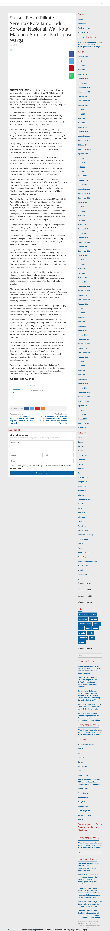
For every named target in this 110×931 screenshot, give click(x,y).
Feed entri (82, 24)
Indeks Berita (83, 775)
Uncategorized (83, 574)
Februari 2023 (83, 229)
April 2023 (81, 220)
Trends (80, 570)
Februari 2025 (83, 132)
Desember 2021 (84, 286)
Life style (81, 495)
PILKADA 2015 (83, 789)
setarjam (31, 385)
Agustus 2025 (83, 105)
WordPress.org (83, 32)
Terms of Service (84, 815)
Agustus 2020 (83, 357)
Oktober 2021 (83, 295)
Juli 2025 (81, 110)
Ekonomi (81, 460)
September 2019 (84, 401)
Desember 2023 (84, 189)
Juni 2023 (81, 211)
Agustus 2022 (83, 255)
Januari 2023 (82, 233)
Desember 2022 (84, 238)
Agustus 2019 (83, 406)
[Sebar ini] (71, 54)
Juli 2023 (81, 207)
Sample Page (83, 797)
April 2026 (81, 70)
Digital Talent (83, 455)
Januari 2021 (82, 335)
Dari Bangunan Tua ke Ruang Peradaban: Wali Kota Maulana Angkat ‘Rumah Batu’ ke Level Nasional (22, 418)
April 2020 (81, 375)
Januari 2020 (82, 388)
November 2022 (84, 242)
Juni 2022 (81, 264)
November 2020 (84, 344)
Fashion (81, 464)
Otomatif (81, 521)
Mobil (88, 628)
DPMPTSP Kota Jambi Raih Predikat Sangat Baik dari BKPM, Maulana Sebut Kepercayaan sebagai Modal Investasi (89, 682)
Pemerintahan (83, 530)
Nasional (81, 513)
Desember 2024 (84, 136)
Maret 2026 (82, 74)
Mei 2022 (81, 269)
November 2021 (84, 291)
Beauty (80, 442)
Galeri (80, 473)
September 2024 (84, 149)
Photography (83, 539)
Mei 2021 (81, 317)
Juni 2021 (81, 313)
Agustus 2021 (83, 304)
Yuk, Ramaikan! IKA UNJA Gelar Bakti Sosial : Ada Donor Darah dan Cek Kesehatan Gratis (90, 706)
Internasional (83, 477)
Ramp (80, 548)
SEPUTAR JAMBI (84, 811)
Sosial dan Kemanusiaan (87, 561)
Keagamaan (82, 482)
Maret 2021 (82, 326)
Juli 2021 (81, 308)
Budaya (81, 451)
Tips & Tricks (83, 566)
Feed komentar (84, 28)
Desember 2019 (84, 392)
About (80, 749)
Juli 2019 (81, 410)
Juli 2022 (81, 260)
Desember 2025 (84, 87)
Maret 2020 (82, 379)
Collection (83, 619)
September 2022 (84, 251)
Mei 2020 (81, 370)
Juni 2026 (81, 65)
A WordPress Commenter (88, 42)
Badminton (83, 614)
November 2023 (84, 193)
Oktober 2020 (83, 348)
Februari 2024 (83, 180)
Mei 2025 (81, 118)
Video (80, 579)
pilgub (95, 628)
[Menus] (101, 2)
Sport (92, 638)
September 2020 (84, 353)
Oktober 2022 (83, 247)
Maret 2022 (82, 277)
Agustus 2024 (83, 154)
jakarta (96, 624)
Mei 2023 (81, 216)
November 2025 (84, 92)
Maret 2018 (82, 419)
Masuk (80, 19)
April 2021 (81, 322)
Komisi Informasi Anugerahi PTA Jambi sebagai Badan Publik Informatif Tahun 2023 (89, 782)
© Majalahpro (82, 922)
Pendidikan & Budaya (86, 535)
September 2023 (84, 198)
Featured (81, 468)
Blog (79, 753)
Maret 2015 (82, 428)
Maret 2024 (82, 176)
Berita (80, 446)
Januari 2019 (82, 414)
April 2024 (81, 171)
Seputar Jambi (83, 552)
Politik (80, 544)
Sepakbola (83, 638)
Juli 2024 (81, 158)
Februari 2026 (83, 79)
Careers (81, 758)
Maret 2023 (82, 224)
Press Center (83, 793)
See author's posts (35, 390)
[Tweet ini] (71, 61)
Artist (80, 438)
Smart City (82, 557)
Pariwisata (82, 526)
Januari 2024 (82, 185)
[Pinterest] (38, 408)
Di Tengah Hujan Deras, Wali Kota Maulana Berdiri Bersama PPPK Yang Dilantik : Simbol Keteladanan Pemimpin (53, 418)
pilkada (82, 633)
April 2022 (81, 273)
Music (80, 508)
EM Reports (82, 766)
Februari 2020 (83, 384)
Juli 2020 (81, 361)
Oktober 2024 (83, 145)
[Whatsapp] (71, 76)
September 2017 (84, 423)
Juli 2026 (81, 61)
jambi (81, 628)
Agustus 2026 (83, 57)
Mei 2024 (81, 167)
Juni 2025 (81, 114)
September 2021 (84, 300)
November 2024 (84, 140)
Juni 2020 (81, 366)
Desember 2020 (84, 339)
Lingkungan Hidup (85, 499)
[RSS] (43, 408)
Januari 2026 (82, 83)
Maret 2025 (82, 127)
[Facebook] (27, 408)
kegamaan (82, 486)
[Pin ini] (71, 68)
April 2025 (81, 123)
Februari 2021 (83, 330)
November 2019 (84, 397)
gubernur (93, 619)
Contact (81, 762)
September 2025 (84, 101)
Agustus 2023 (83, 202)
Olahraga (81, 517)
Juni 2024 (81, 163)
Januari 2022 (82, 282)
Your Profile (82, 819)
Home (80, 771)
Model (80, 504)
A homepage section (86, 744)
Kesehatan (82, 491)
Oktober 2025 (83, 96)
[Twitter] (32, 408)
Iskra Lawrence (85, 624)
